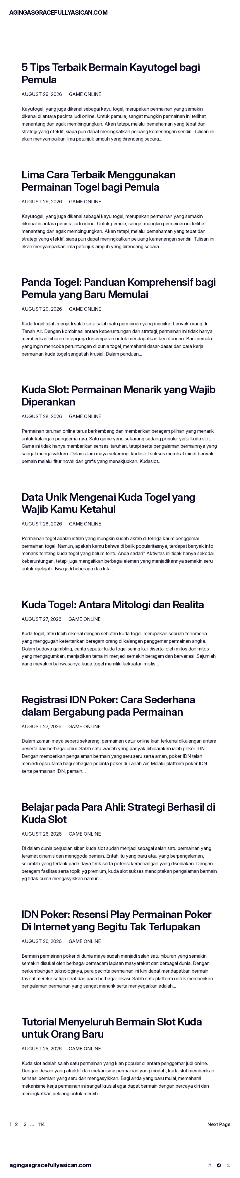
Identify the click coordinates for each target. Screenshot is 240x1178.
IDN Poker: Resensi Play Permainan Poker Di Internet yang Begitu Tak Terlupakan (117, 920)
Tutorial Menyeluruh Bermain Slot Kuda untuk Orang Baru (112, 1028)
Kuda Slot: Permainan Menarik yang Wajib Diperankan (119, 395)
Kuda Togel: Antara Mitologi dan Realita (113, 605)
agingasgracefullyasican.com (58, 12)
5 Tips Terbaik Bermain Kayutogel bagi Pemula (111, 73)
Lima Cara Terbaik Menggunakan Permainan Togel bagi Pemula (99, 181)
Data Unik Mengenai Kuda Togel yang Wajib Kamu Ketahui (108, 503)
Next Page (219, 1124)
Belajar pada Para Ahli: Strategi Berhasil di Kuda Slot (118, 813)
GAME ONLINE (85, 94)
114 (41, 1124)
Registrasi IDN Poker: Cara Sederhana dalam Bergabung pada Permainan (109, 706)
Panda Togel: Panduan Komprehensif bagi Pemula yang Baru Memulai (119, 288)
